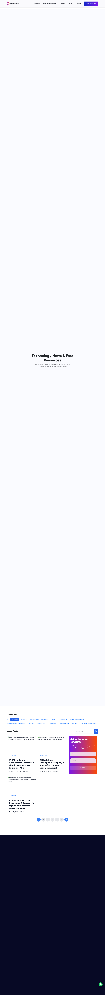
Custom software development (39, 719)
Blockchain (15, 719)
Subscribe (83, 768)
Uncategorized (64, 723)
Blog (70, 4)
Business (23, 719)
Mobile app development (77, 719)
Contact (78, 4)
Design (54, 719)
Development (63, 719)
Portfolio (62, 4)
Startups (31, 723)
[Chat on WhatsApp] (101, 984)
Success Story (41, 723)
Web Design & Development (89, 723)
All (7, 719)
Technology (53, 723)
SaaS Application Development (16, 723)
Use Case (75, 723)
